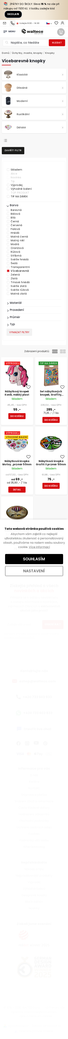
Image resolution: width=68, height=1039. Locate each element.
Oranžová (17, 248)
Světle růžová (20, 290)
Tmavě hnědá (20, 282)
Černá (15, 221)
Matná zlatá (19, 293)
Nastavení (34, 571)
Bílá (13, 217)
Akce (14, 173)
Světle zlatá (18, 286)
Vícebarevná (20, 271)
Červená (16, 225)
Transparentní (20, 267)
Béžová (15, 214)
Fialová (15, 229)
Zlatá (14, 278)
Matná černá (19, 236)
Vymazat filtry (19, 332)
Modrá (15, 244)
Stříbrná (16, 255)
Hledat (57, 42)
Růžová (15, 252)
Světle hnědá (19, 259)
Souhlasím (34, 559)
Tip (13, 181)
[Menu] (5, 30)
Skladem (16, 169)
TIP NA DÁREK (19, 196)
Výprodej (16, 185)
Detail (17, 489)
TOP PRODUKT (20, 192)
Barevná (16, 210)
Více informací (39, 547)
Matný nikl (17, 240)
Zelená (15, 274)
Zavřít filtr (13, 150)
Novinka (16, 177)
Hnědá (15, 233)
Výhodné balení (21, 189)
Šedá (14, 263)
